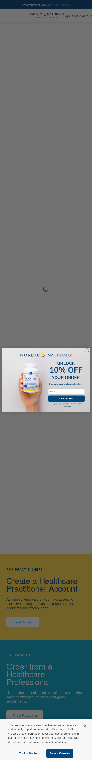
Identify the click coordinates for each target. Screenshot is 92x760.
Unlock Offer (66, 398)
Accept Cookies (59, 753)
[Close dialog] (87, 350)
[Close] (85, 725)
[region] (46, 739)
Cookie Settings (29, 753)
